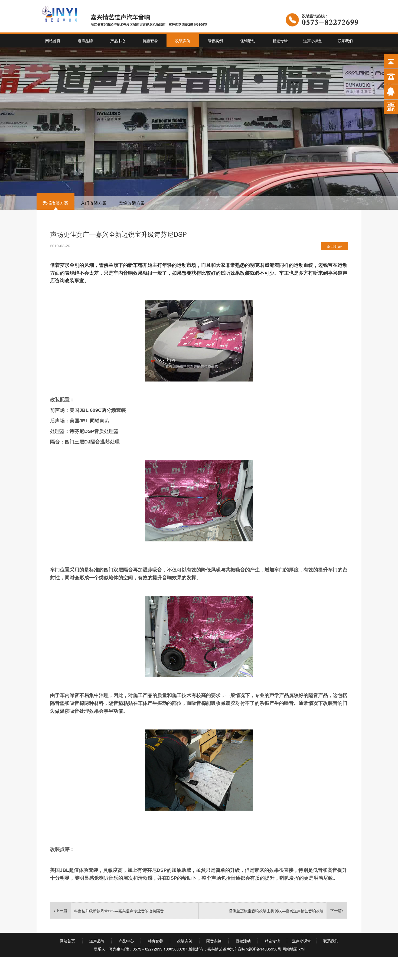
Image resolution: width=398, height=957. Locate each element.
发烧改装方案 (132, 203)
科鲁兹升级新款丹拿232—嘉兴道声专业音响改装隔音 (119, 910)
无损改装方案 (55, 203)
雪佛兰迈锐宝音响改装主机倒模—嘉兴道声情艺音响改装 (276, 910)
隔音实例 (215, 40)
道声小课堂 (312, 40)
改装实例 (182, 40)
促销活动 (247, 40)
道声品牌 (85, 40)
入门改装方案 (94, 203)
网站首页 (52, 40)
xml (302, 949)
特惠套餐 (150, 40)
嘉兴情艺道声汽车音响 (226, 949)
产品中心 (117, 40)
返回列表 (334, 246)
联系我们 (345, 40)
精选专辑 (280, 40)
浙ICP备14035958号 (263, 949)
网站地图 (290, 949)
